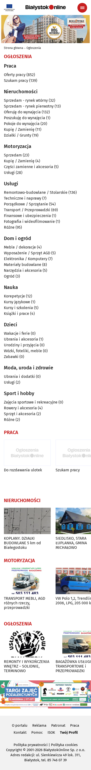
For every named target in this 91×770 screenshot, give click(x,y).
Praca (74, 725)
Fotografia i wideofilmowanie (29, 221)
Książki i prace (16, 313)
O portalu (19, 725)
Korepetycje (14, 296)
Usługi (9, 172)
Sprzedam (13, 155)
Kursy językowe (17, 302)
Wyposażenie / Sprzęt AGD (27, 253)
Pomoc (37, 732)
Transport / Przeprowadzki (27, 210)
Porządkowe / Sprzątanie (26, 204)
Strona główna (13, 48)
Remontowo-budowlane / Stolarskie (35, 192)
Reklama (39, 725)
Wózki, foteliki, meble (23, 351)
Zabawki (11, 356)
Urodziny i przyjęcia (21, 345)
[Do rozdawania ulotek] (27, 453)
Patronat (58, 725)
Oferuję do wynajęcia (22, 112)
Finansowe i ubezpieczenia (27, 215)
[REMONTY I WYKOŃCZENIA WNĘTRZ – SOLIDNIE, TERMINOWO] (27, 644)
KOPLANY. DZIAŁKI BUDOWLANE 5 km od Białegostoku (22, 543)
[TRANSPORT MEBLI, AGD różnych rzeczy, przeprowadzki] (27, 581)
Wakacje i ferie (17, 333)
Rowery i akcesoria (20, 408)
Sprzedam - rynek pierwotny (29, 106)
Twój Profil (69, 732)
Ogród (9, 276)
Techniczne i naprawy (22, 198)
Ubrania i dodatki (19, 376)
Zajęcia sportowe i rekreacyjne (31, 402)
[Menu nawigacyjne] (82, 8)
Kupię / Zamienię (19, 129)
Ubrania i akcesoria (21, 339)
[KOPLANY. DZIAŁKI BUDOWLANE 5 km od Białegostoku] (27, 521)
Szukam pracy (16, 80)
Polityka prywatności (31, 745)
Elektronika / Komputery (25, 259)
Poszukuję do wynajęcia (24, 118)
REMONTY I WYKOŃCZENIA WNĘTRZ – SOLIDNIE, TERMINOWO (26, 666)
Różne (9, 227)
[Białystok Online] (45, 7)
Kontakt (20, 732)
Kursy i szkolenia (18, 307)
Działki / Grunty (17, 135)
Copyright (14, 750)
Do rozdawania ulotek (23, 470)
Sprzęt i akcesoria (19, 414)
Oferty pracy (14, 74)
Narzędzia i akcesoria (23, 270)
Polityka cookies (64, 745)
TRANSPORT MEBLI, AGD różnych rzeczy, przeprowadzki (24, 603)
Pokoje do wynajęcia (22, 123)
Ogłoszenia (33, 48)
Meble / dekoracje (20, 247)
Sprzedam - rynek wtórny (26, 100)
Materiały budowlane (22, 264)
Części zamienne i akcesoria (28, 166)
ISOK (51, 732)
